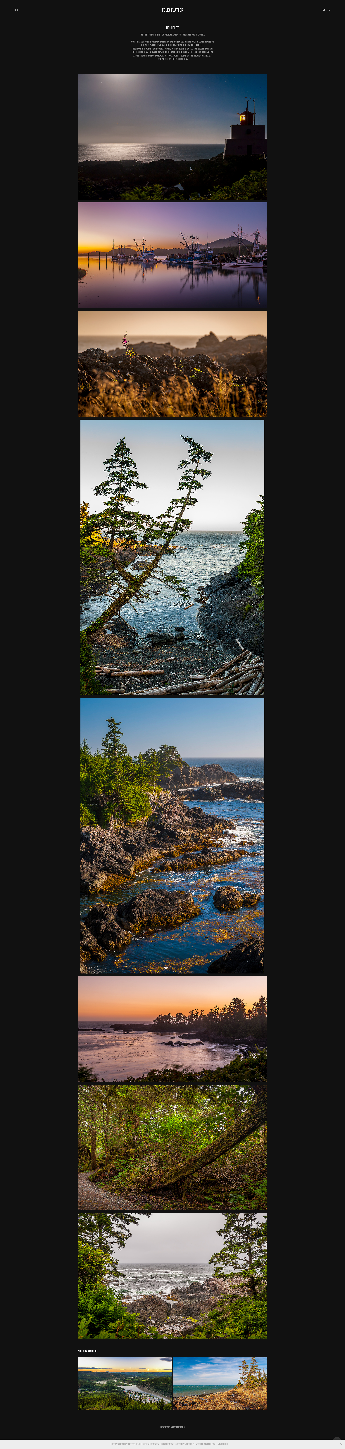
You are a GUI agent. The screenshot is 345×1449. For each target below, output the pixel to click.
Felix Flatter (172, 10)
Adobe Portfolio (178, 1427)
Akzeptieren (223, 1444)
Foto (16, 10)
